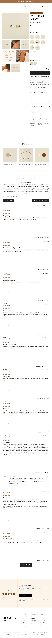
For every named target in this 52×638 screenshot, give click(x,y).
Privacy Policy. (22, 600)
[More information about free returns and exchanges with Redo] (49, 69)
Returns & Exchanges (33, 621)
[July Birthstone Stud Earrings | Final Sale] (43, 37)
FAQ (41, 616)
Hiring (24, 625)
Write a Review (42, 201)
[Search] (42, 6)
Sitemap (23, 636)
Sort (38, 205)
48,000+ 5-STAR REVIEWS (9, 597)
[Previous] (8, 155)
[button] (26, 193)
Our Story (25, 616)
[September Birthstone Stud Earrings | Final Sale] (37, 42)
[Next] (44, 155)
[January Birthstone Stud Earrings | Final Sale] (32, 37)
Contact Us (42, 625)
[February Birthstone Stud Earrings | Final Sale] (37, 37)
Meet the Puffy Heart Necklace (26, 1)
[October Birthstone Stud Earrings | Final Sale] (43, 42)
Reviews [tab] (6, 197)
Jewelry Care (43, 620)
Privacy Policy (32, 634)
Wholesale (25, 627)
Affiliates (24, 622)
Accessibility (24, 634)
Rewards (25, 618)
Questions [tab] (14, 197)
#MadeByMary (43, 622)
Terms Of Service (40, 634)
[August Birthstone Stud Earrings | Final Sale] (32, 42)
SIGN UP (25, 595)
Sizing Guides (43, 618)
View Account (33, 617)
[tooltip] (30, 182)
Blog (24, 620)
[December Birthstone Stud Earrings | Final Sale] (37, 47)
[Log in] (45, 6)
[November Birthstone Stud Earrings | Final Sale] (32, 47)
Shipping (33, 623)
